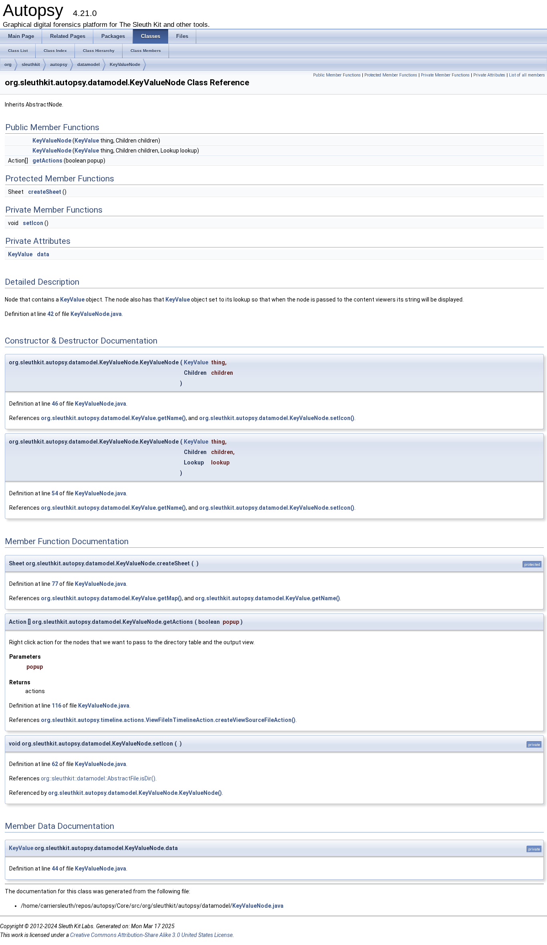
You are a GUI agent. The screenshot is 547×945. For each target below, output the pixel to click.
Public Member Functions (337, 75)
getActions (47, 160)
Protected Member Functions (390, 75)
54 (55, 493)
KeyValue (86, 140)
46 (55, 403)
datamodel (88, 64)
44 (55, 868)
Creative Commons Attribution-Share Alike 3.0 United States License (151, 935)
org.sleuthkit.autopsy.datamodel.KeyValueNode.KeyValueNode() (135, 793)
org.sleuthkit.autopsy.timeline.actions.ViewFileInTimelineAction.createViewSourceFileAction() (168, 720)
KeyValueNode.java (96, 314)
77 (55, 584)
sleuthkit (31, 64)
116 (56, 705)
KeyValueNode (125, 64)
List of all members (527, 75)
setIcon (33, 223)
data (43, 254)
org (8, 64)
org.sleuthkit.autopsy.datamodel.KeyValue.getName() (113, 418)
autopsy (58, 64)
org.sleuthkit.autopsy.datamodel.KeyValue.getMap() (111, 598)
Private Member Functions (445, 75)
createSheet (44, 192)
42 (50, 314)
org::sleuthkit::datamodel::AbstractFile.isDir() (98, 778)
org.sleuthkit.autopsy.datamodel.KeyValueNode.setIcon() (276, 418)
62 (55, 764)
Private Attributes (489, 75)
